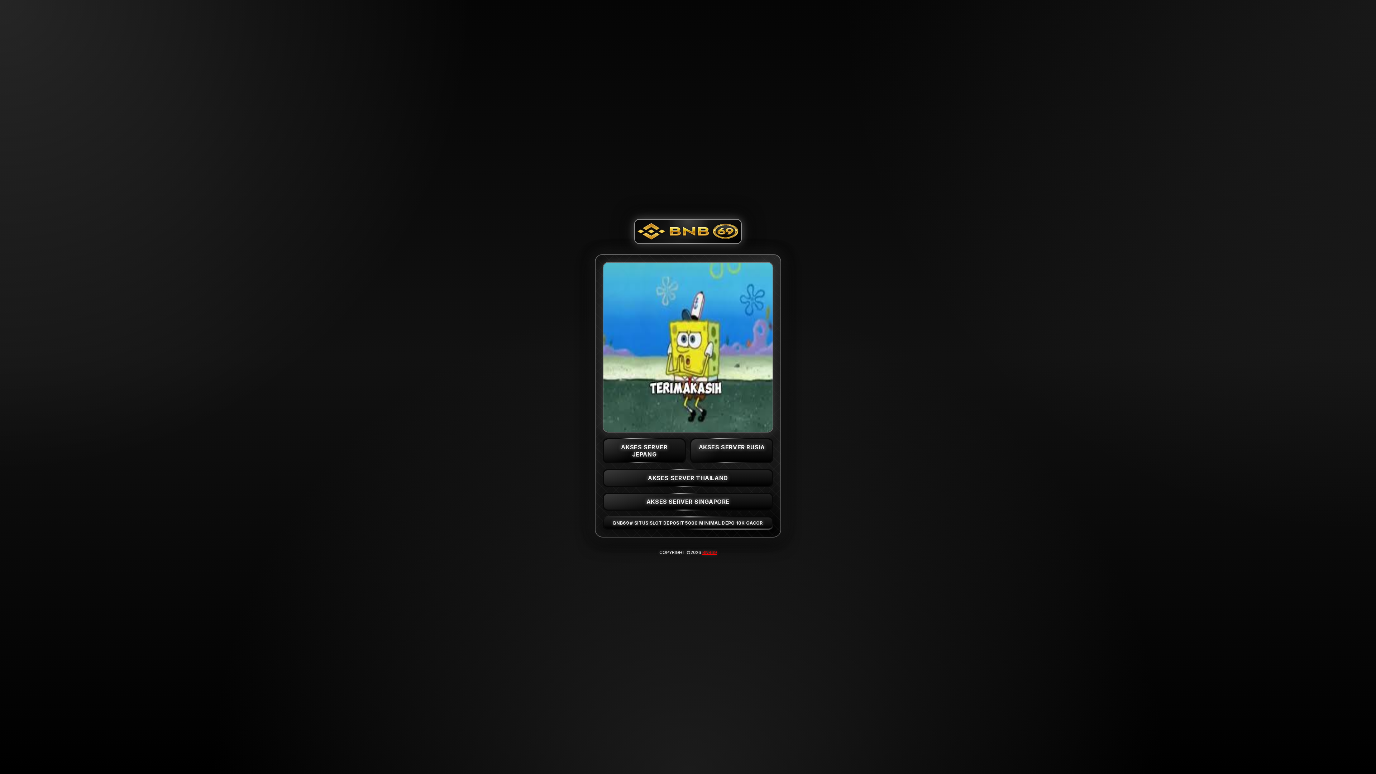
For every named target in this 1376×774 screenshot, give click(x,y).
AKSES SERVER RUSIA (732, 447)
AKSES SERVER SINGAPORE (688, 501)
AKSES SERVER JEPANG (644, 451)
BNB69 (709, 552)
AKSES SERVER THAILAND (688, 478)
